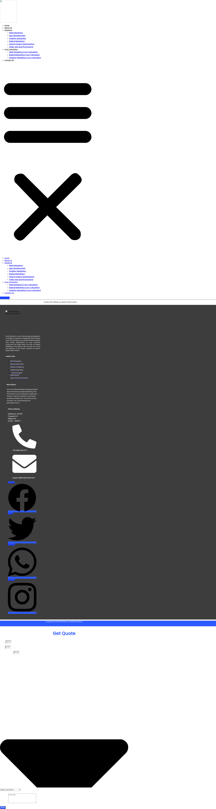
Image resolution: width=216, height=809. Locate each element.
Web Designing (16, 33)
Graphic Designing (17, 38)
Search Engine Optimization (21, 44)
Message (4, 802)
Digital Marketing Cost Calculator (24, 55)
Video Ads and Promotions (21, 47)
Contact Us (9, 60)
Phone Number (7, 652)
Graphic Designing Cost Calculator (25, 57)
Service (3, 657)
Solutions (8, 30)
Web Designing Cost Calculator (23, 52)
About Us (8, 28)
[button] (48, 159)
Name (3, 642)
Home (6, 25)
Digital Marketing (17, 41)
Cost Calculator (11, 49)
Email (2, 647)
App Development (17, 35)
